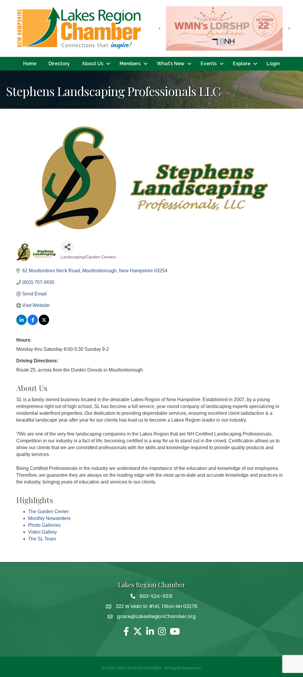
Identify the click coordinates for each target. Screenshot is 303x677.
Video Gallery (42, 531)
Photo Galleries (44, 525)
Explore (241, 63)
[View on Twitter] (44, 323)
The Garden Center (48, 511)
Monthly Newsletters (49, 518)
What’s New (170, 63)
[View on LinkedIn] (21, 323)
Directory (59, 63)
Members (130, 63)
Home (29, 63)
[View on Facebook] (33, 323)
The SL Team (42, 538)
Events (209, 63)
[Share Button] (67, 246)
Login (273, 63)
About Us (92, 63)
